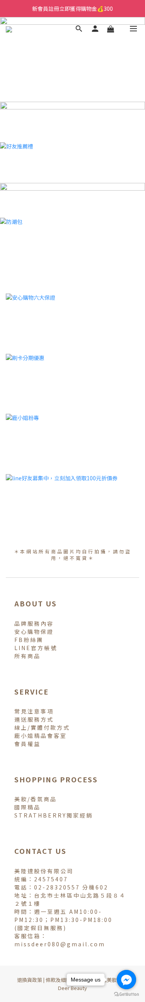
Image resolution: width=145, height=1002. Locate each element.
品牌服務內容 (34, 623)
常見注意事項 (34, 711)
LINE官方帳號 (35, 648)
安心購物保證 (34, 631)
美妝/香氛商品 (35, 799)
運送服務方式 (34, 719)
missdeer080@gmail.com (59, 944)
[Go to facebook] (126, 979)
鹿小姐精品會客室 (40, 735)
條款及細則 (58, 979)
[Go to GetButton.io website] (126, 994)
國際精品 (27, 807)
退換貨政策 (29, 979)
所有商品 (27, 656)
